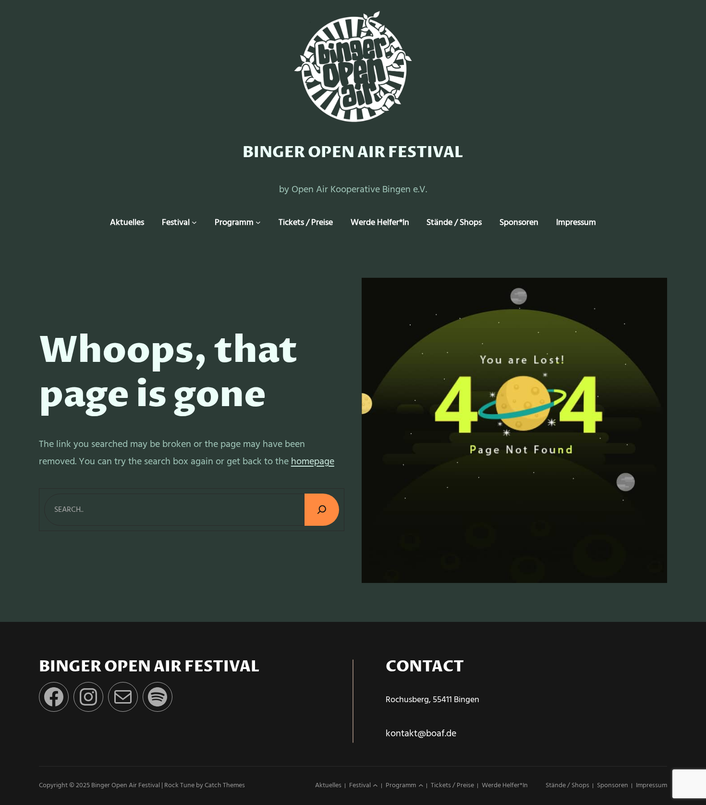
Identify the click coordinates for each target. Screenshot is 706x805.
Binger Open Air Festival (353, 152)
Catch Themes (225, 785)
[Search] (321, 510)
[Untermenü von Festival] (194, 222)
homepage (312, 462)
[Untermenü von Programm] (258, 222)
